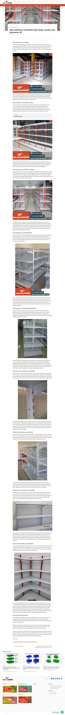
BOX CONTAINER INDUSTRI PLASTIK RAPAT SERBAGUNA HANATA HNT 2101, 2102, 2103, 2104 (31, 668)
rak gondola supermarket (18, 646)
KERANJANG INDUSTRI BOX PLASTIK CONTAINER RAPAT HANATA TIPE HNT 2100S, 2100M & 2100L (11, 668)
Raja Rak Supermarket (9, 671)
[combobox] (38, 2)
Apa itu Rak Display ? (18, 116)
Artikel (4, 665)
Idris (13, 34)
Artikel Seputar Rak (14, 27)
